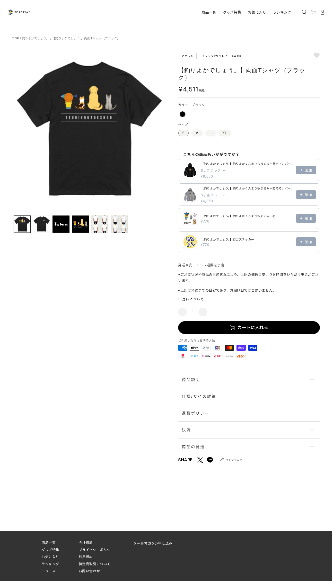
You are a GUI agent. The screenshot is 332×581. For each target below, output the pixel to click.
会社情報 (86, 543)
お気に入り (50, 557)
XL (224, 133)
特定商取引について (95, 564)
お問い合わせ (89, 571)
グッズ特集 (50, 550)
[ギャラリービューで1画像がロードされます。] (22, 224)
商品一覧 (49, 543)
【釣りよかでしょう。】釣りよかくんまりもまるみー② (238, 216)
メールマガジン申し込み (152, 543)
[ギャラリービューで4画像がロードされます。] (80, 224)
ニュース (48, 571)
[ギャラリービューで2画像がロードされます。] (41, 224)
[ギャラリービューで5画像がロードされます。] (99, 224)
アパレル (187, 56)
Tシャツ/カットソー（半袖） (222, 56)
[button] (304, 12)
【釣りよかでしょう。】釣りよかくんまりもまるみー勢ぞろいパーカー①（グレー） (247, 188)
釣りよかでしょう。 (35, 38)
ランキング (50, 564)
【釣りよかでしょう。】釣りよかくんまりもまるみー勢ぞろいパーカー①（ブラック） (247, 164)
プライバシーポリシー (96, 550)
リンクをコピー (235, 460)
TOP (16, 38)
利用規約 (86, 557)
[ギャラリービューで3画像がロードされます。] (61, 224)
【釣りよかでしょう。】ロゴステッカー (227, 239)
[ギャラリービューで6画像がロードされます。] (119, 224)
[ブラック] (182, 114)
